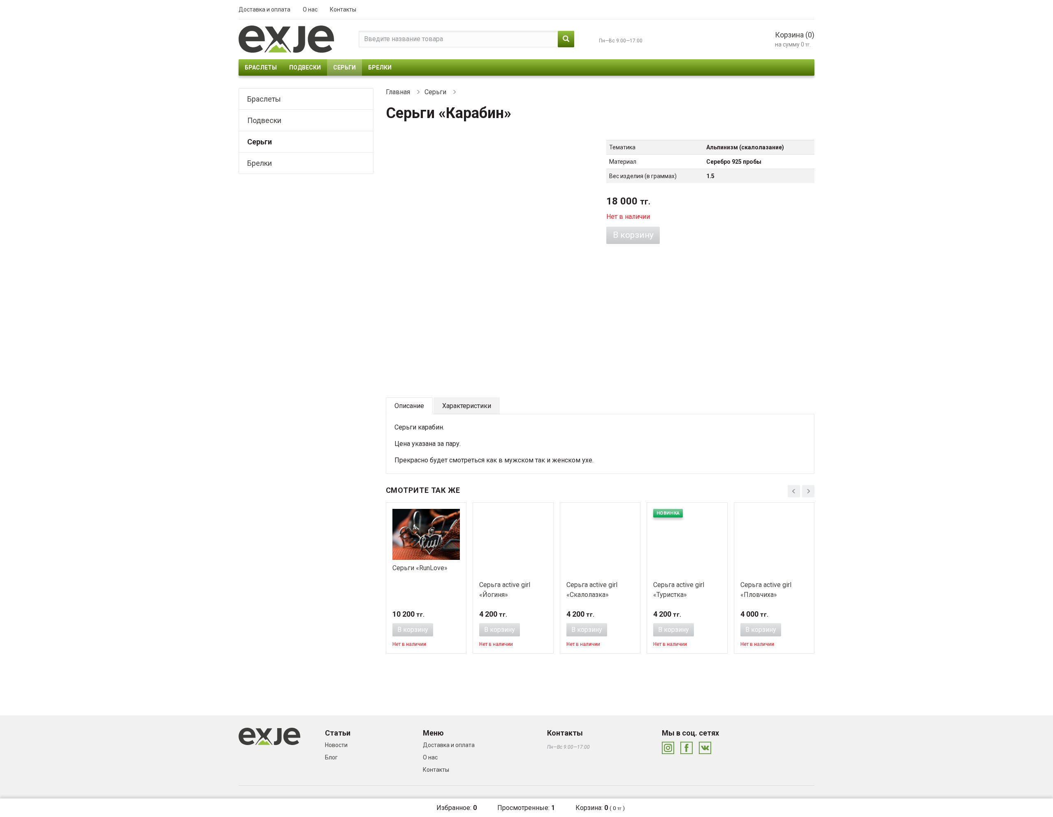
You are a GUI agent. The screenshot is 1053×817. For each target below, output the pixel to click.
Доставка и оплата (264, 9)
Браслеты (261, 67)
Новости (336, 745)
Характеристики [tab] (466, 406)
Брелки (380, 67)
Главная (398, 92)
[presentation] (794, 491)
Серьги (344, 67)
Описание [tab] (409, 406)
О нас (310, 9)
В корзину (633, 235)
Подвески (305, 67)
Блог (331, 757)
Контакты (343, 9)
